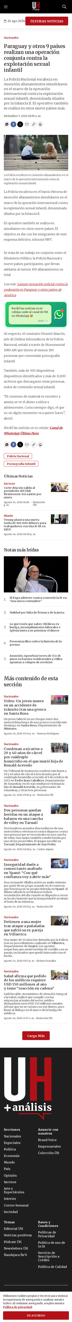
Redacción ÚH (39, 503)
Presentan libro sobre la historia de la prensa (36, 643)
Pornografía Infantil (21, 464)
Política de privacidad (17, 1307)
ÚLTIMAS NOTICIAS (46, 21)
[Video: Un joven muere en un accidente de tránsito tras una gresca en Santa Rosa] (59, 700)
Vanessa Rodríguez (48, 733)
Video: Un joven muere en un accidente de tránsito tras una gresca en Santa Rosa (25, 707)
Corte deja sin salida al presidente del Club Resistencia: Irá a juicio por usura (22, 492)
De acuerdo (36, 1315)
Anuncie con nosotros (48, 1131)
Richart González (46, 960)
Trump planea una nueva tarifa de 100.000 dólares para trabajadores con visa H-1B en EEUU (25, 524)
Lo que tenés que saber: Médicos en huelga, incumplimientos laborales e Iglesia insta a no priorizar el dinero (35, 627)
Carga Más (36, 1036)
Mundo (8, 515)
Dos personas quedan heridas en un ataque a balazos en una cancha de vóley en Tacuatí (23, 816)
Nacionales (11, 37)
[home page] (36, 6)
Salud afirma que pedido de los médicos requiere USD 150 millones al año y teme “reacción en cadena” (29, 982)
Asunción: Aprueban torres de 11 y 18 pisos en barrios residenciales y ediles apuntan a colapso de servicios (36, 659)
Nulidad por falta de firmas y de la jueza (37, 612)
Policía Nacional (18, 456)
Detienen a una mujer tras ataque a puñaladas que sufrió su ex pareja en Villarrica (24, 928)
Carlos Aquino (45, 849)
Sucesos (9, 483)
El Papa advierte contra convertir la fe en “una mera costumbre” (38, 599)
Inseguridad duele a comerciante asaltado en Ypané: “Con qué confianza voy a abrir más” (27, 870)
